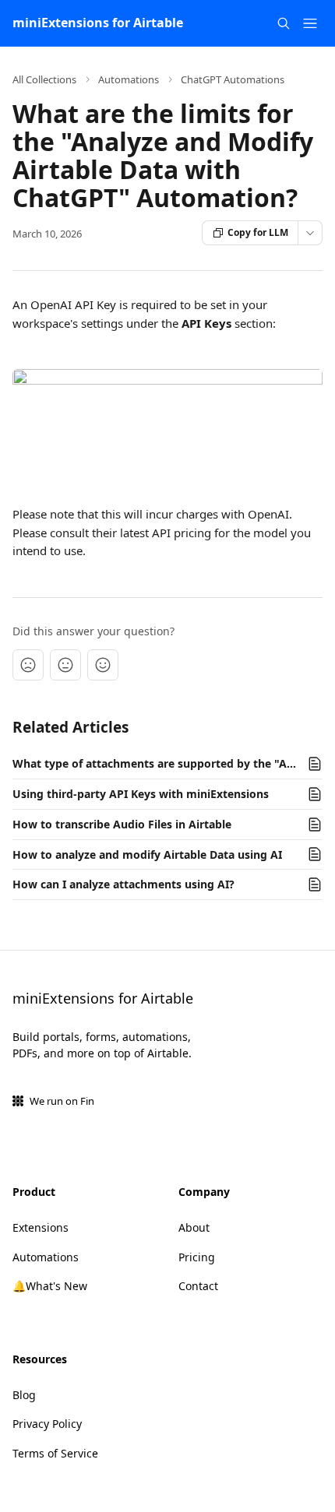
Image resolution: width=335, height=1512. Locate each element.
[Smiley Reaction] (102, 664)
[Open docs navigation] (310, 23)
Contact (198, 1285)
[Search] (283, 23)
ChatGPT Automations (232, 79)
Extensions (40, 1227)
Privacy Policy (47, 1423)
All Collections (44, 79)
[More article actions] (310, 232)
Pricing (196, 1257)
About (194, 1227)
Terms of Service (55, 1453)
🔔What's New (49, 1285)
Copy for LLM (257, 232)
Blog (24, 1394)
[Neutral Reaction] (65, 664)
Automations (128, 79)
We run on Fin (62, 1101)
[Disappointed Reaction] (28, 664)
